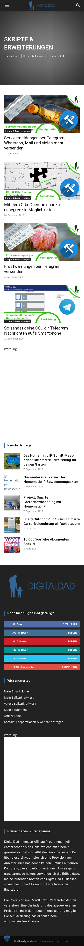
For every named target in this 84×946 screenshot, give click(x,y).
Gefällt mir (70, 624)
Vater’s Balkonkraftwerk (20, 703)
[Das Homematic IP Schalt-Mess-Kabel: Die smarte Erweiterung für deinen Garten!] (12, 461)
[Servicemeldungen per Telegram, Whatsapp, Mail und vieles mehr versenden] (42, 114)
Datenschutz (62, 941)
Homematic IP (58, 55)
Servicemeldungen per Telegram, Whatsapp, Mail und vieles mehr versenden (34, 143)
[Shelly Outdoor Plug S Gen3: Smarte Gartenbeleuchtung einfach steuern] (12, 525)
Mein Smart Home (16, 691)
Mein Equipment (15, 710)
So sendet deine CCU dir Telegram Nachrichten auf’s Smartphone (36, 331)
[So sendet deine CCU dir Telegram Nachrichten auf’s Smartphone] (42, 304)
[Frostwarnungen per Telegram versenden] (42, 242)
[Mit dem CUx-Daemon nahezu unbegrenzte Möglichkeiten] (42, 181)
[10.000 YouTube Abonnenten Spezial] (12, 545)
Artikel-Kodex (13, 716)
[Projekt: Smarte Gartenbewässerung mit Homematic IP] (12, 503)
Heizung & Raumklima (34, 55)
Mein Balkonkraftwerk (19, 697)
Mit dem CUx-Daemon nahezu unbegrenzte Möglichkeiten (32, 207)
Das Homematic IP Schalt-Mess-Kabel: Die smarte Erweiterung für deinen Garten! (49, 459)
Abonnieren (69, 666)
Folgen (72, 632)
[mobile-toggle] (6, 5)
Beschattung (12, 55)
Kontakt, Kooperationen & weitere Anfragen (33, 722)
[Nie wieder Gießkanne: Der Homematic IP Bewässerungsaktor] (12, 483)
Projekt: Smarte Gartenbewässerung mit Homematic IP (42, 501)
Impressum (46, 941)
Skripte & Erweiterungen (17, 131)
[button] (78, 5)
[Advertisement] (42, 393)
